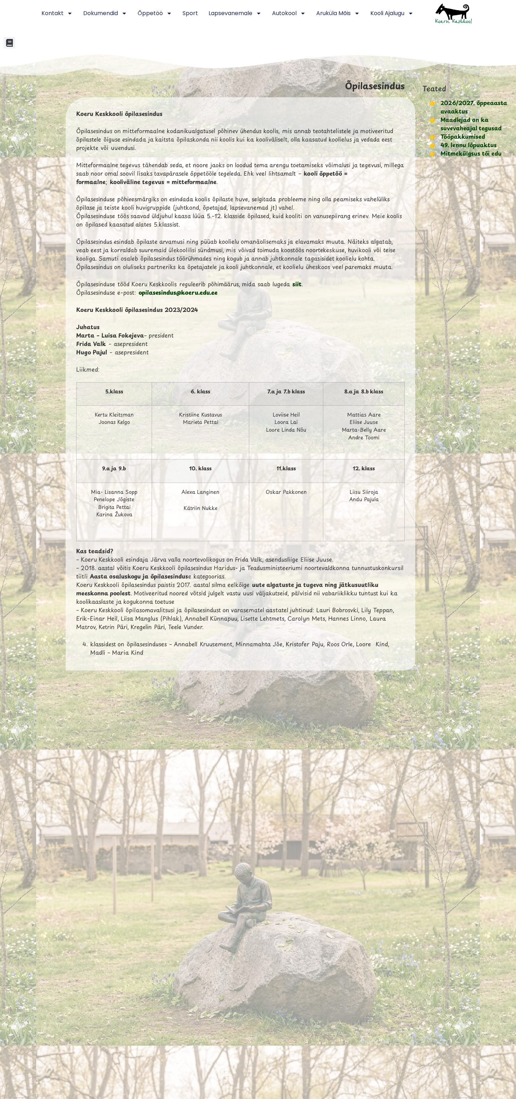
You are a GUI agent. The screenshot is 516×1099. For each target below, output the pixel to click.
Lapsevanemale (230, 13)
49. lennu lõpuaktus (469, 144)
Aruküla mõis (333, 13)
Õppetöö (150, 13)
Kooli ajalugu (387, 13)
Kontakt (52, 13)
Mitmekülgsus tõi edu (471, 153)
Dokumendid (100, 13)
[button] (9, 42)
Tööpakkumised (463, 136)
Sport (190, 13)
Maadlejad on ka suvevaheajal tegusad (471, 123)
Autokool (284, 13)
